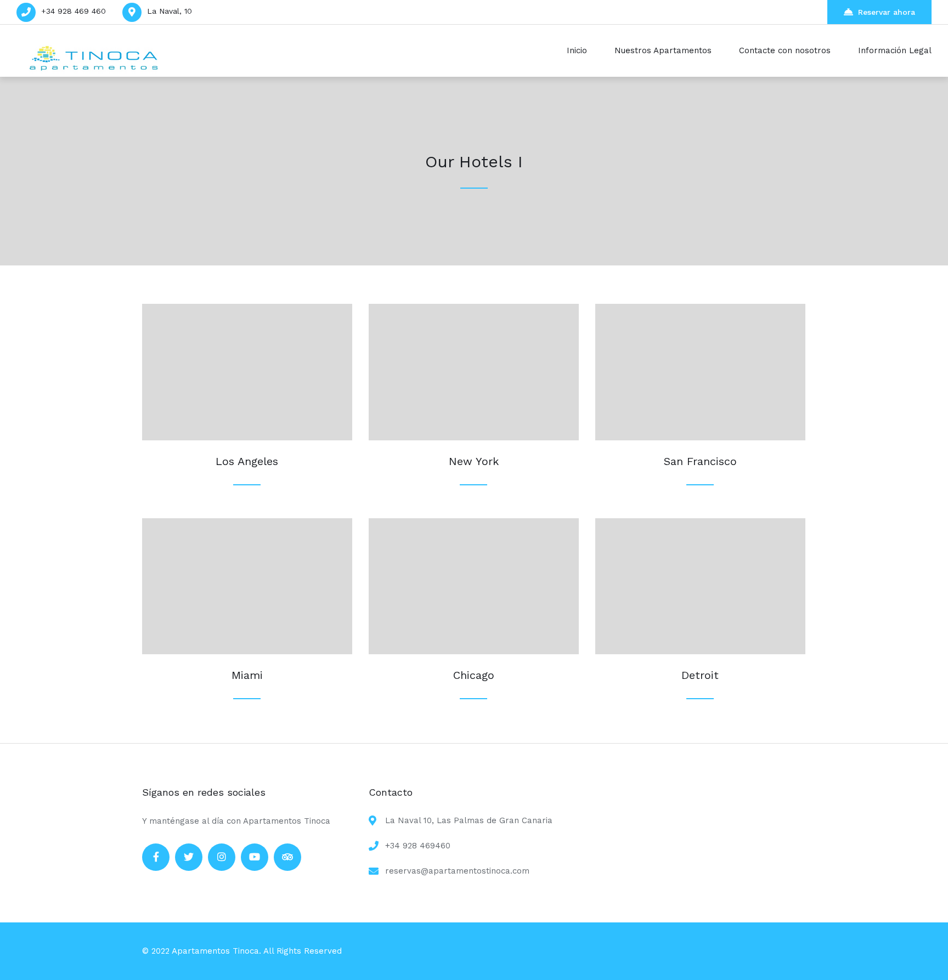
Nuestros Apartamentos (663, 50)
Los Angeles (247, 461)
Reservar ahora (886, 12)
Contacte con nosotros (785, 50)
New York (474, 461)
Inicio (577, 50)
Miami (247, 675)
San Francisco (700, 461)
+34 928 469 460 (73, 11)
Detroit (700, 675)
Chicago (473, 675)
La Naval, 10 (169, 11)
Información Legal (895, 50)
